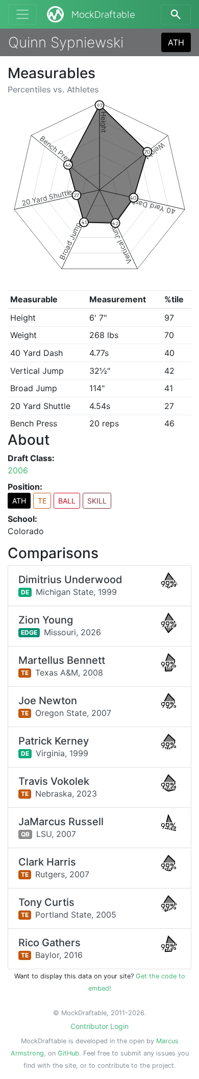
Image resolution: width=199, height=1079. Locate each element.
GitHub (68, 1053)
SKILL (97, 500)
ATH (176, 42)
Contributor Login (99, 1026)
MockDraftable (103, 15)
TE (42, 500)
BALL (67, 500)
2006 (18, 470)
